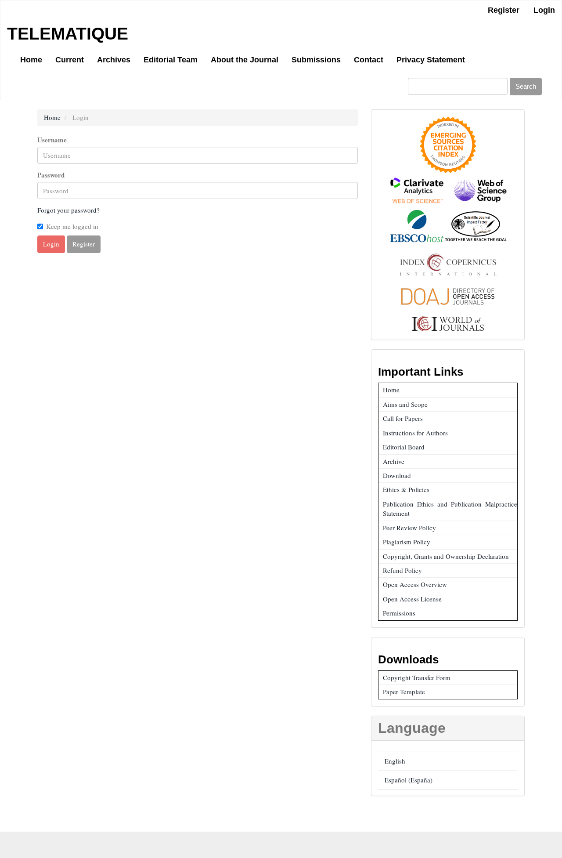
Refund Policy (402, 570)
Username (52, 140)
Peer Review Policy (409, 527)
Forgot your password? (68, 210)
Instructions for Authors (415, 432)
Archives (113, 59)
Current (69, 59)
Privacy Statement (430, 59)
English (395, 761)
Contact (368, 59)
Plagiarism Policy (406, 541)
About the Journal (244, 59)
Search (525, 86)
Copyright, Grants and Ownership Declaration (446, 556)
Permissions (399, 612)
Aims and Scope (405, 404)
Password (51, 175)
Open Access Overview (415, 584)
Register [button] (83, 243)
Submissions (316, 59)
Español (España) (408, 779)
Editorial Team (171, 59)
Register (503, 10)
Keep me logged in (72, 226)
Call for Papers (403, 418)
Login (544, 10)
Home (31, 59)
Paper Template (404, 691)
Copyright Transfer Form (416, 677)
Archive (393, 461)
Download (397, 475)
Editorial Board (404, 446)
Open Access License (412, 598)
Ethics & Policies (406, 489)
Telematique (67, 33)
